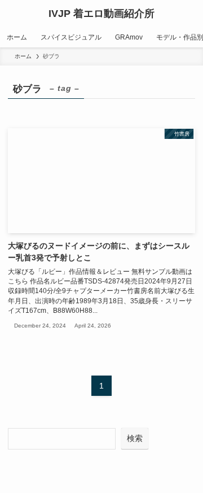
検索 (135, 438)
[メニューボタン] (13, 13)
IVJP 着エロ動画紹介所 (101, 13)
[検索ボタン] (189, 13)
